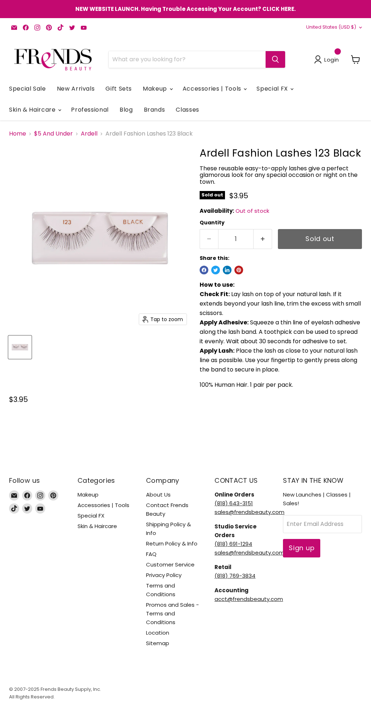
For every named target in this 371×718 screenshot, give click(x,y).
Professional (90, 109)
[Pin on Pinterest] (238, 270)
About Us (158, 494)
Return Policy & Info (171, 543)
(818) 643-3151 (233, 503)
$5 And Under (53, 133)
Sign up (301, 547)
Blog (126, 109)
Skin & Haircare (33, 109)
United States (331, 27)
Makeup (155, 88)
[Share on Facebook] (204, 270)
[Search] (275, 59)
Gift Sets (118, 88)
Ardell (89, 133)
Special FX (273, 88)
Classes (187, 109)
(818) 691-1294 (233, 544)
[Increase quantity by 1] (263, 239)
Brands (154, 109)
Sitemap (157, 643)
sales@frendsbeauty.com (249, 512)
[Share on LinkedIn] (227, 270)
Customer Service (170, 564)
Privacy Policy (164, 575)
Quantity (212, 222)
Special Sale (27, 88)
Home (17, 133)
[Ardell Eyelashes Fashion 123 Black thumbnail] (20, 347)
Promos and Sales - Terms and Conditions (172, 613)
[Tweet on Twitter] (215, 270)
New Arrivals (76, 88)
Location (157, 632)
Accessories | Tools (213, 88)
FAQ (151, 554)
